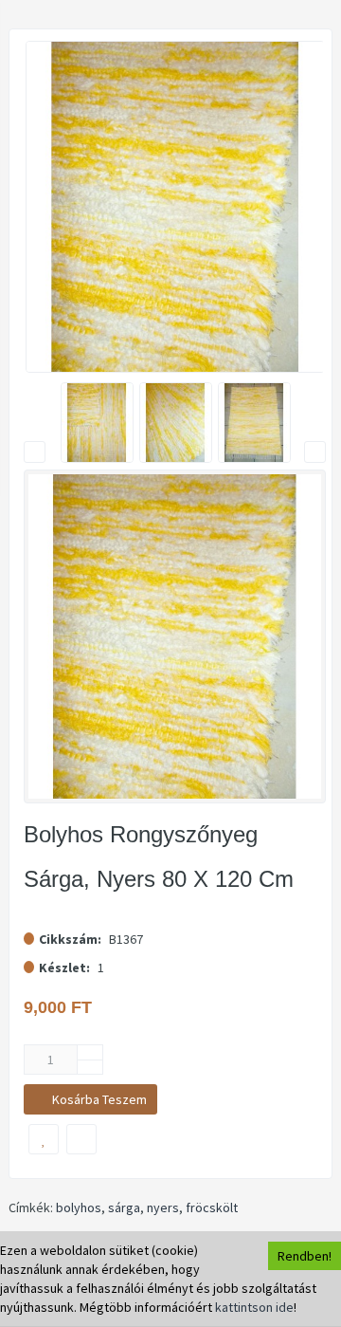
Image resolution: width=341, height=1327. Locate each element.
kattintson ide (254, 1307)
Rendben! (305, 1255)
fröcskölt (212, 1207)
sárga (124, 1207)
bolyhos (78, 1207)
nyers (163, 1207)
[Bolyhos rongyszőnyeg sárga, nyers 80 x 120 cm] (175, 207)
